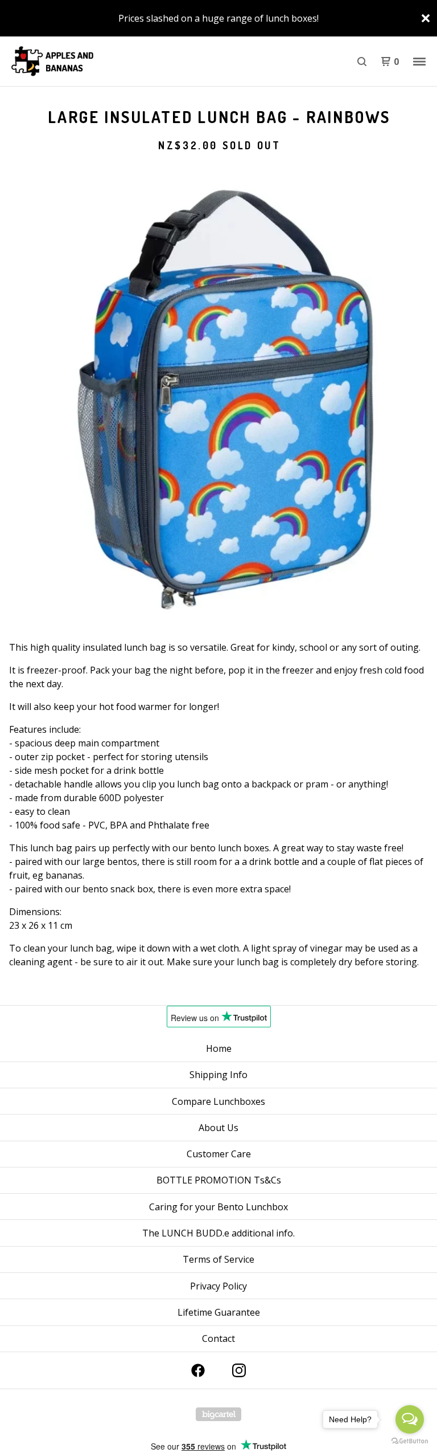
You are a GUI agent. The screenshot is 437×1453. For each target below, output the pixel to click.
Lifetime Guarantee (219, 1312)
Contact (218, 1338)
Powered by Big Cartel (218, 1414)
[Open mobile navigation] (419, 61)
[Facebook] (198, 1370)
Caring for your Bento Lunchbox (218, 1207)
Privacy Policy (218, 1286)
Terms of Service (218, 1259)
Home (219, 1048)
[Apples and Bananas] (68, 61)
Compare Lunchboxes (218, 1101)
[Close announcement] (426, 18)
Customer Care (219, 1154)
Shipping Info (218, 1074)
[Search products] (362, 61)
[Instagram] (239, 1370)
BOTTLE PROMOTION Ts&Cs (218, 1180)
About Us (218, 1127)
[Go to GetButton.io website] (409, 1441)
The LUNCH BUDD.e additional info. (218, 1233)
